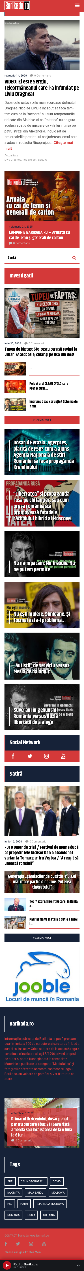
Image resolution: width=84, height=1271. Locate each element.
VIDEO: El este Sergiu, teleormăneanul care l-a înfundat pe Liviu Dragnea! (41, 88)
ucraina (49, 1215)
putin (24, 1203)
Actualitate (11, 155)
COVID (57, 1181)
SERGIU (42, 159)
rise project (30, 159)
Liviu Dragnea (12, 159)
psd (9, 1203)
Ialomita (13, 1192)
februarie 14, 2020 (15, 75)
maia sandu (35, 1192)
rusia (31, 1215)
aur (10, 1181)
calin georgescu (33, 1181)
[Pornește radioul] (7, 1265)
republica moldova (50, 1203)
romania (13, 1215)
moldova (58, 1192)
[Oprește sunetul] (78, 1265)
